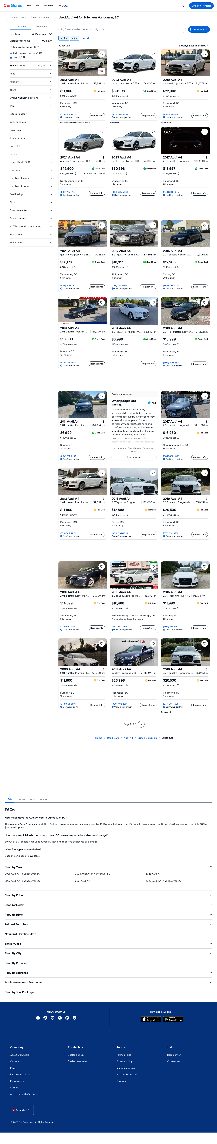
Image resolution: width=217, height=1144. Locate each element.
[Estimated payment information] (75, 96)
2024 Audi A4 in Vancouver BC (93, 873)
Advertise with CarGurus (24, 1094)
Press (13, 1067)
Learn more (134, 457)
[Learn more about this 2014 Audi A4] (103, 328)
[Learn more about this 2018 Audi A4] (206, 328)
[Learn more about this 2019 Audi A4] (206, 79)
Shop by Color (14, 905)
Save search (200, 29)
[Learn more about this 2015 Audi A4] (206, 251)
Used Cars (113, 737)
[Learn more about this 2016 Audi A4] (206, 498)
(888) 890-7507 (68, 285)
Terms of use (123, 1054)
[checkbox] (51, 47)
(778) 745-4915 (68, 114)
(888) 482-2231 (119, 703)
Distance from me (20, 40)
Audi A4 (128, 737)
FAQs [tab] (10, 799)
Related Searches (16, 924)
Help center (174, 1054)
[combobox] (41, 17)
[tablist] (31, 26)
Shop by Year (13, 867)
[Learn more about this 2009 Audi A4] (103, 669)
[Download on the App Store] (151, 1019)
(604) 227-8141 (68, 192)
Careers (14, 1087)
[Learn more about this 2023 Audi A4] (154, 79)
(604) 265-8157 (68, 456)
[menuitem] (29, 5)
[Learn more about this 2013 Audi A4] (103, 79)
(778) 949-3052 (68, 626)
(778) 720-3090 (171, 114)
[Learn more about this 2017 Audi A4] (206, 157)
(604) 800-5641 (171, 362)
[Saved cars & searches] (184, 5)
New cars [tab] (41, 26)
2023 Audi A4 (153, 873)
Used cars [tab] (20, 26)
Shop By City (13, 953)
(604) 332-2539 (120, 533)
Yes (16, 57)
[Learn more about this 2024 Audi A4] (103, 157)
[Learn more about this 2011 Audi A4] (103, 421)
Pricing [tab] (43, 799)
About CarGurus (19, 1054)
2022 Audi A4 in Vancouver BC (22, 880)
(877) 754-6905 (68, 362)
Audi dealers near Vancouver (24, 982)
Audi (62, 38)
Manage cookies (125, 1067)
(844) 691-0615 (171, 192)
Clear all (85, 38)
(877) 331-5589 (171, 533)
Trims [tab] (32, 799)
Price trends (17, 1081)
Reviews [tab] (20, 799)
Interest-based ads (127, 1074)
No (24, 57)
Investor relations (20, 1074)
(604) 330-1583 (171, 456)
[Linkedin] (67, 1018)
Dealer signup (76, 1054)
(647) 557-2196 (119, 626)
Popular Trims (14, 914)
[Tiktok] (74, 1018)
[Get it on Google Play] (173, 1019)
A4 (73, 38)
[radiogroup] (31, 55)
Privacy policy (124, 1061)
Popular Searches (16, 972)
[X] (45, 1018)
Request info (96, 115)
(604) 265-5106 (120, 114)
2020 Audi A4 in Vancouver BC (163, 880)
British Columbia (147, 737)
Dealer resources (77, 1061)
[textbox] (192, 45)
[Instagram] (60, 1018)
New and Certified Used (21, 934)
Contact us (173, 1061)
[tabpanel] (108, 832)
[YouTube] (52, 1018)
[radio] (11, 57)
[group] (134, 38)
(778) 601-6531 (68, 703)
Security (121, 1081)
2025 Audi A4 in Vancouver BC (22, 873)
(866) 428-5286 (171, 285)
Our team (15, 1061)
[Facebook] (38, 1018)
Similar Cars (13, 943)
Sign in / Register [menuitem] (201, 5)
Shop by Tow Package (19, 992)
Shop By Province (16, 963)
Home (98, 737)
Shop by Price (14, 895)
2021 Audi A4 (82, 880)
